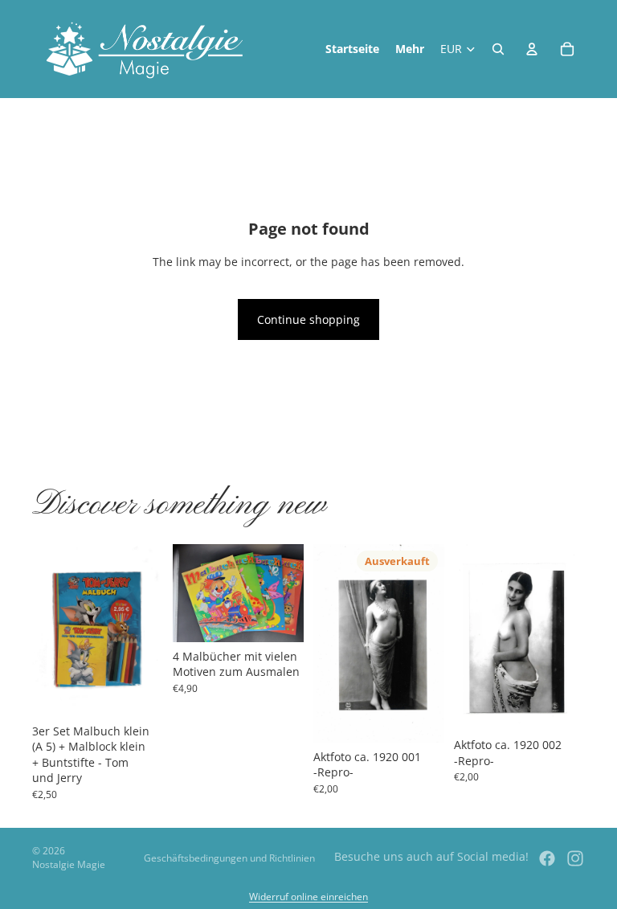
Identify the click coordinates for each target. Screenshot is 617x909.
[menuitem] (409, 49)
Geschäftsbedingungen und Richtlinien (229, 858)
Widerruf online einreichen (308, 896)
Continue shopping (308, 319)
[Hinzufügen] (138, 692)
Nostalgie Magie (68, 864)
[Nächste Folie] (145, 630)
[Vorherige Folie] (49, 630)
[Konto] (532, 49)
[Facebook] (547, 858)
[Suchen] (498, 49)
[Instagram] (575, 858)
